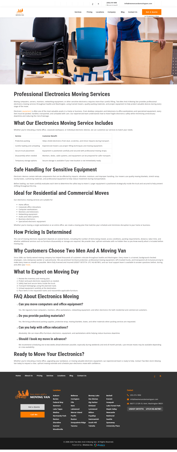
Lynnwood (92, 409)
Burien (55, 399)
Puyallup (92, 416)
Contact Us (132, 12)
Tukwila (91, 426)
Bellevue (74, 395)
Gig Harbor (93, 402)
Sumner (56, 426)
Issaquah (110, 402)
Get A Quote (151, 12)
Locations (100, 12)
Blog (123, 12)
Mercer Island (76, 412)
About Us (29, 375)
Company (112, 12)
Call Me (34, 414)
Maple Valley (111, 409)
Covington (75, 399)
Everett (109, 399)
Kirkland (91, 406)
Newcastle (110, 412)
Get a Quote (34, 407)
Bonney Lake (93, 395)
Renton (56, 419)
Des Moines (93, 399)
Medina (56, 412)
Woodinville (58, 429)
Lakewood (75, 409)
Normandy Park (59, 416)
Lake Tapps (57, 409)
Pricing (89, 12)
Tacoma (74, 426)
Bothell (109, 395)
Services (78, 12)
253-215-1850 (135, 395)
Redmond (110, 416)
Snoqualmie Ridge (78, 422)
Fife (72, 402)
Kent (73, 406)
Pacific (73, 416)
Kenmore (57, 406)
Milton (91, 412)
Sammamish (93, 419)
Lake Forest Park (113, 406)
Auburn (56, 395)
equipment (26, 111)
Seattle (109, 419)
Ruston (74, 419)
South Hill (92, 422)
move (28, 265)
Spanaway (110, 422)
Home (18, 375)
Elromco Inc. (88, 445)
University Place (113, 426)
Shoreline (57, 422)
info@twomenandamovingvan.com (144, 399)
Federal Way (58, 402)
